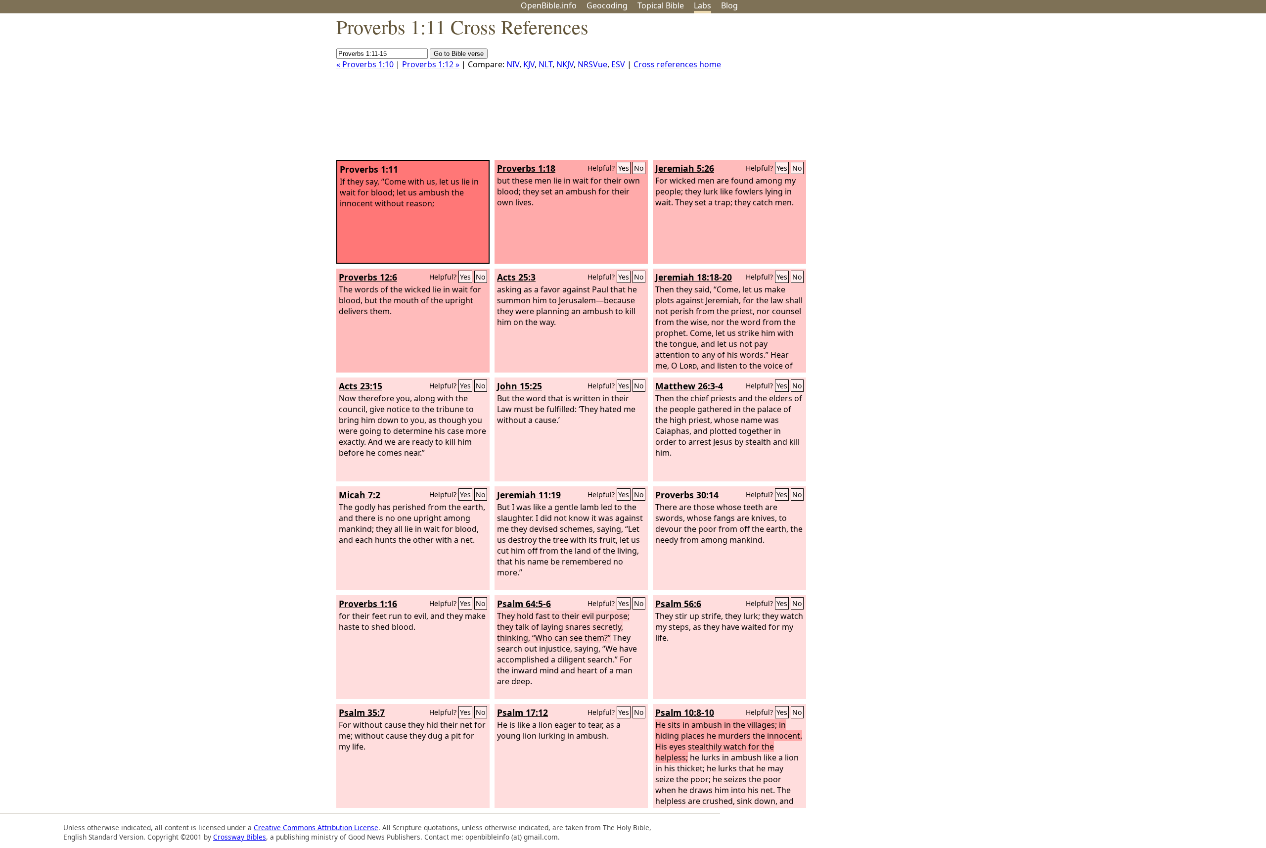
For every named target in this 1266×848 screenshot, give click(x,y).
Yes (623, 168)
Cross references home (677, 64)
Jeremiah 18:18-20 (693, 277)
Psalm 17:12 (522, 712)
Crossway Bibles (239, 837)
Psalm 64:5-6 (524, 604)
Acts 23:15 (360, 386)
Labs (702, 5)
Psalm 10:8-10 (684, 712)
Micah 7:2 (359, 495)
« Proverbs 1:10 (365, 64)
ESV (618, 64)
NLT (545, 64)
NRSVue (592, 64)
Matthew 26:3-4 (689, 386)
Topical (660, 5)
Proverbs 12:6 (368, 277)
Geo (607, 5)
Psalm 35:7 (362, 712)
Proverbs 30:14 (687, 495)
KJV (529, 64)
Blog (729, 5)
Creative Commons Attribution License (316, 827)
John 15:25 (519, 386)
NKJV (565, 64)
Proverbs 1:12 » (430, 64)
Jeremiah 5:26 (684, 168)
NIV (512, 64)
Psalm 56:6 (678, 604)
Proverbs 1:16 (368, 604)
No (639, 168)
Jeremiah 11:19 (529, 495)
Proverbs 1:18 (526, 168)
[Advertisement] (1166, 90)
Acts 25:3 (516, 277)
